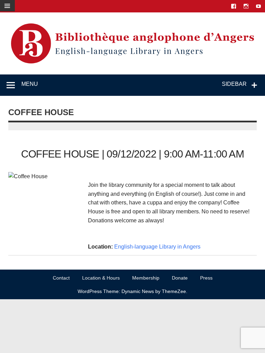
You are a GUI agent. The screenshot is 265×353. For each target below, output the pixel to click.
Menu (29, 84)
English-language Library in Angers (157, 247)
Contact (61, 277)
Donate (180, 277)
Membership (145, 277)
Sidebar (234, 84)
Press (206, 277)
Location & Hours (101, 277)
